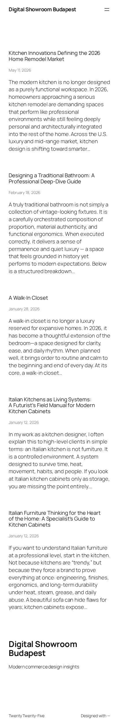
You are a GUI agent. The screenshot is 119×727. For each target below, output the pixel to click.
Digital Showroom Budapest (42, 9)
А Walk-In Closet (28, 298)
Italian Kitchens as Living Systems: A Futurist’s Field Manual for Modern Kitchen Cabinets (52, 405)
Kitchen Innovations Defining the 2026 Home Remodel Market (54, 56)
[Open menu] (106, 9)
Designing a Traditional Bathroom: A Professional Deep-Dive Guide (52, 178)
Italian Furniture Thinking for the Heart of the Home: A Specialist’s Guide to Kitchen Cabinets (55, 519)
